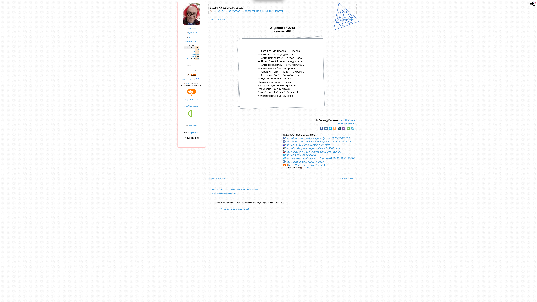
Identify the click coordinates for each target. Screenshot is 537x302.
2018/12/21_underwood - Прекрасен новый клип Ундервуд (248, 11)
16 (198, 54)
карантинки (193, 125)
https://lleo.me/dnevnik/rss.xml (306, 165)
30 (198, 59)
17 (185, 56)
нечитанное (191, 28)
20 (192, 56)
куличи (351, 123)
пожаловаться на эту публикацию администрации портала (236, 189)
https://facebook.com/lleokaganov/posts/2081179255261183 (319, 141)
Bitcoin (188, 83)
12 (189, 54)
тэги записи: (342, 123)
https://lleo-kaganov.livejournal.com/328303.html (312, 148)
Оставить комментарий (235, 209)
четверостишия (193, 132)
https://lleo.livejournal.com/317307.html (307, 145)
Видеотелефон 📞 (189, 79)
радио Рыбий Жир (192, 100)
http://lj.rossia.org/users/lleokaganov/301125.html (313, 151)
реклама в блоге (191, 41)
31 (185, 61)
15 (196, 54)
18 (188, 56)
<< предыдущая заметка (217, 19)
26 (189, 59)
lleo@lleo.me (347, 120)
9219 (196, 70)
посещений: (189, 70)
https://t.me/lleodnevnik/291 (300, 155)
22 (196, 56)
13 (192, 54)
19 (189, 56)
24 (185, 59)
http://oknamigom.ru (191, 106)
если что (305, 168)
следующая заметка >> (348, 19)
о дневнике (192, 37)
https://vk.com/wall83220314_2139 (304, 161)
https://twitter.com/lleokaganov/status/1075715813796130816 (320, 158)
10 (185, 54)
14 (194, 54)
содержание (192, 33)
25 (188, 59)
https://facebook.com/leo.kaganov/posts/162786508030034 (318, 138)
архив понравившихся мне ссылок (224, 193)
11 (188, 54)
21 (194, 56)
